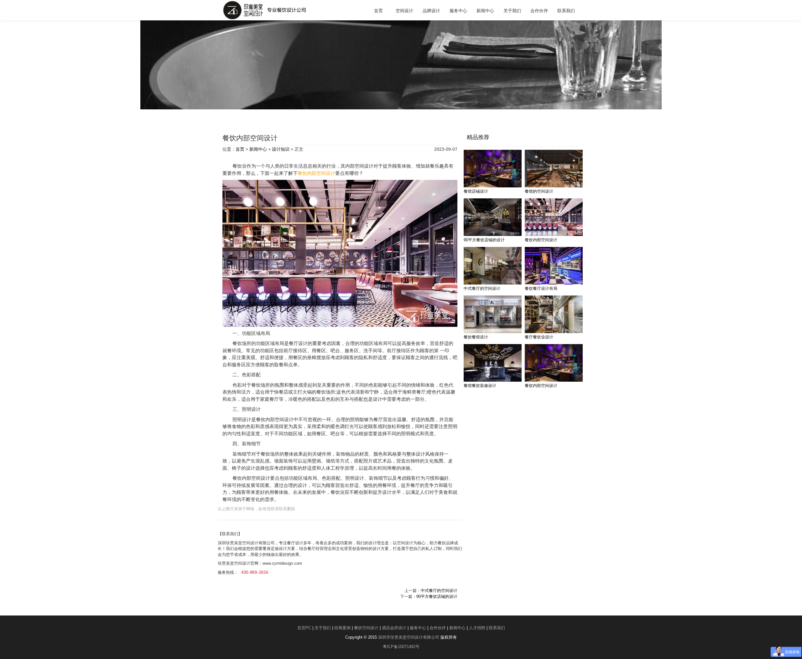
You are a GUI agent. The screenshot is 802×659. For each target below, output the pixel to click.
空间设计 (404, 10)
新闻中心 (485, 10)
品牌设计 (431, 10)
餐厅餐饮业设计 (539, 337)
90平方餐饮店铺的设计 (436, 596)
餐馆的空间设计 (539, 191)
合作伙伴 (539, 10)
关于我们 (512, 10)
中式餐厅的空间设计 (439, 590)
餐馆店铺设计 (476, 191)
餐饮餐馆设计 (476, 337)
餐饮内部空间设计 (316, 173)
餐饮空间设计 (366, 627)
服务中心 (458, 10)
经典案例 (342, 627)
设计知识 (280, 149)
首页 (378, 10)
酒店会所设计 (394, 627)
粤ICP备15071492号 (401, 646)
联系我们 (566, 10)
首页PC (304, 627)
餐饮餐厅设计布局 (541, 288)
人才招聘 (477, 627)
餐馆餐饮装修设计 (480, 385)
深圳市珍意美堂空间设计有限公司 (408, 637)
